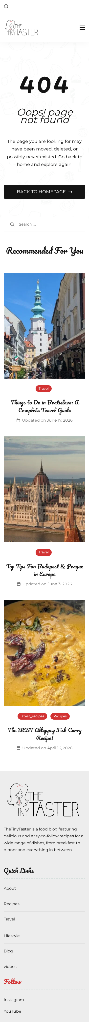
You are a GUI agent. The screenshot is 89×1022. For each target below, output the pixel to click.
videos (10, 966)
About (10, 888)
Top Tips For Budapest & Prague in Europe (44, 570)
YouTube (12, 1011)
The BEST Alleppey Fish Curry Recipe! (45, 733)
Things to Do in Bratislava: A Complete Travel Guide (45, 406)
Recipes (60, 716)
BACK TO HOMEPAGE (42, 191)
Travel (44, 388)
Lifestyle (12, 935)
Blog (8, 951)
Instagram (14, 999)
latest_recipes (32, 716)
